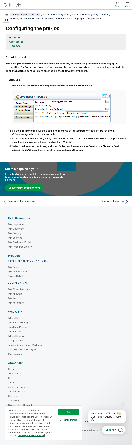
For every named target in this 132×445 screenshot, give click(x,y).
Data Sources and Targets (22, 349)
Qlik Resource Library (20, 246)
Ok (68, 412)
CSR (10, 378)
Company (13, 369)
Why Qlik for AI (16, 336)
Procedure (14, 45)
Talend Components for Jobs (25, 14)
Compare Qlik (15, 340)
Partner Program (17, 391)
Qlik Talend (14, 267)
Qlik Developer (16, 228)
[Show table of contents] (6, 14)
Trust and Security (18, 322)
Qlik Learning (15, 237)
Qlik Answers (15, 293)
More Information (68, 419)
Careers (12, 396)
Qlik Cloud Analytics (19, 289)
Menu (127, 6)
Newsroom (14, 400)
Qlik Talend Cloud (18, 271)
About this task (16, 41)
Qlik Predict (14, 298)
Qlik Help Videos (17, 224)
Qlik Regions (15, 354)
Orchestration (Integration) (56, 14)
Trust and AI (14, 331)
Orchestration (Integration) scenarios (90, 14)
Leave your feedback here (24, 187)
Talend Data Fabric (18, 276)
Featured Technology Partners (25, 345)
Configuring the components (85, 18)
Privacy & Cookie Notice (31, 435)
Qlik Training (15, 233)
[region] (43, 422)
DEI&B (11, 382)
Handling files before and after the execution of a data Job (39, 18)
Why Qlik (13, 318)
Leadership (14, 373)
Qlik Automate (16, 302)
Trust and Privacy (17, 327)
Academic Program (18, 387)
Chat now (110, 429)
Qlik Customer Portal (19, 242)
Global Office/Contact (20, 405)
